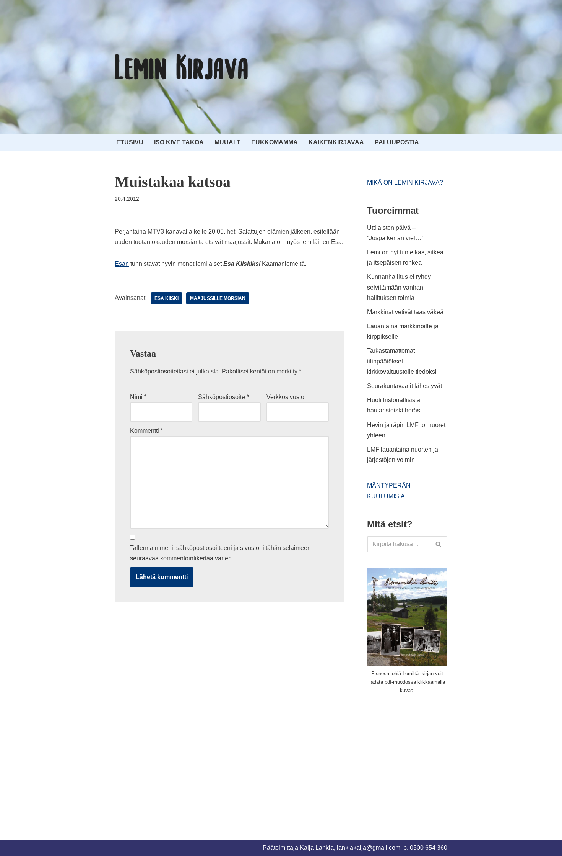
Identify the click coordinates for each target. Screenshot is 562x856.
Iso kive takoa (179, 142)
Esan (122, 263)
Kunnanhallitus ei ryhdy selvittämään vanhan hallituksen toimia (399, 287)
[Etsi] (438, 544)
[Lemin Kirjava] (182, 67)
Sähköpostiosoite (223, 397)
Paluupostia (397, 142)
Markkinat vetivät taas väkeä (405, 312)
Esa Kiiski (166, 298)
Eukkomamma (274, 142)
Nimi (138, 397)
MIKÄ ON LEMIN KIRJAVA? (405, 182)
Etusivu (129, 142)
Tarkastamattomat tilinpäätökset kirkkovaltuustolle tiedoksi (402, 361)
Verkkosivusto (285, 397)
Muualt (227, 142)
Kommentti (146, 430)
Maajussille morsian (217, 298)
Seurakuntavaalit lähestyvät (404, 386)
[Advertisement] (424, 757)
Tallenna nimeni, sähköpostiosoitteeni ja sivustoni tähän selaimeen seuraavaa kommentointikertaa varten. (220, 553)
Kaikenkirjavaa (336, 142)
